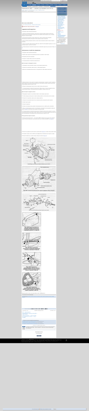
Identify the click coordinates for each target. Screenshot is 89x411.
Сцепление (59, 26)
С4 (29, 6)
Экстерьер (59, 33)
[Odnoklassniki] (35, 308)
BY (44, 339)
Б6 (54, 340)
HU (51, 339)
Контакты (45, 0)
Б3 (24, 340)
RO (48, 339)
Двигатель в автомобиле (61, 20)
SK (50, 339)
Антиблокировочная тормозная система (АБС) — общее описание (29, 313)
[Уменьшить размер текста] (24, 23)
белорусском (35, 296)
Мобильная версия (31, 339)
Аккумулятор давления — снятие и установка (29, 315)
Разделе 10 (26, 109)
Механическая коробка (61, 27)
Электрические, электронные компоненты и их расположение (33, 323)
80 (30, 4)
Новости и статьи (59, 339)
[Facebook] (32, 308)
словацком (52, 296)
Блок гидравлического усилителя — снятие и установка (29, 317)
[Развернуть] (66, 9)
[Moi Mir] (36, 308)
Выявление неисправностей (61, 18)
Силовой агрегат (61, 19)
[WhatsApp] (40, 308)
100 (34, 4)
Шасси (59, 29)
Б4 (29, 340)
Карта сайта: (40, 339)
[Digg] (45, 308)
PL (49, 339)
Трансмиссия (60, 25)
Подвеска (59, 31)
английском (29, 296)
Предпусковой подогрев (61, 24)
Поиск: (50, 0)
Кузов (59, 32)
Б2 (22, 340)
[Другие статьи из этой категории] (29, 23)
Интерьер (59, 34)
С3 (40, 6)
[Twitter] (34, 308)
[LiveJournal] (41, 308)
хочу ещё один (62, 43)
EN (42, 339)
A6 (47, 4)
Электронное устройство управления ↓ (36, 24)
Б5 (49, 340)
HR (47, 339)
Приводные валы (60, 28)
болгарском (32, 296)
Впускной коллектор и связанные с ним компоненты (33, 322)
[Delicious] (44, 308)
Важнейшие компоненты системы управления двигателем (33, 321)
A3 (38, 4)
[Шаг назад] (22, 23)
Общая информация (61, 16)
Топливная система (60, 22)
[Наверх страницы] (66, 340)
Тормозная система (60, 30)
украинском (38, 296)
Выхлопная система (60, 23)
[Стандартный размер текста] (25, 23)
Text (23, 327)
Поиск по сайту (54, 339)
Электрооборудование (62, 35)
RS (46, 339)
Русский (64, 0)
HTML (24, 326)
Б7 (59, 340)
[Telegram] (37, 308)
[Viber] (39, 308)
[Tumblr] (43, 308)
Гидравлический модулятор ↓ (28, 24)
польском (50, 296)
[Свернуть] (66, 14)
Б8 (60, 340)
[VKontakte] (31, 308)
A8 (51, 4)
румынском (47, 296)
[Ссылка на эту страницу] (30, 23)
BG (43, 339)
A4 (42, 4)
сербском (41, 296)
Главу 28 (37, 26)
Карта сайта (47, 0)
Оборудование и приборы (61, 36)
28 (22, 47)
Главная (42, 0)
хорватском (44, 296)
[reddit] (47, 308)
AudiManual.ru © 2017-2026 (25, 339)
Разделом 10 (44, 131)
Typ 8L (46, 340)
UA (45, 339)
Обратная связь (36, 339)
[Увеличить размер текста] (27, 23)
